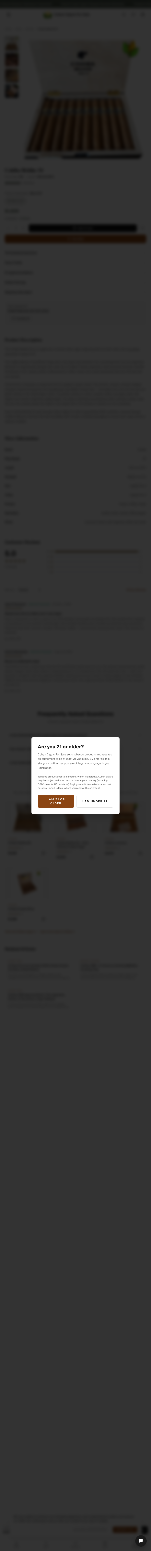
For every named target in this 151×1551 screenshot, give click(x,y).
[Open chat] (141, 1541)
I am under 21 (94, 801)
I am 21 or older (56, 801)
